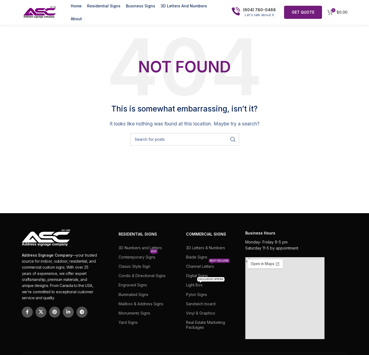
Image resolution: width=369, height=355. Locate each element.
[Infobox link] (254, 12)
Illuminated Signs (133, 294)
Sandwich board (201, 303)
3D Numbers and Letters (140, 247)
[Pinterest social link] (54, 312)
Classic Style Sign (134, 266)
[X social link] (41, 312)
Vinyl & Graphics (200, 313)
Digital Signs (197, 275)
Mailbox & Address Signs (141, 303)
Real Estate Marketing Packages (205, 325)
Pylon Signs (196, 294)
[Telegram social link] (81, 312)
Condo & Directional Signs (142, 275)
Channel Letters (207, 265)
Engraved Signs (133, 285)
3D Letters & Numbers (205, 247)
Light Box (204, 283)
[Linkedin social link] (68, 312)
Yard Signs (128, 322)
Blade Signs (196, 257)
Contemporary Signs (138, 256)
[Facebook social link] (27, 312)
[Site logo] (39, 11)
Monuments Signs (134, 313)
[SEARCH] (233, 139)
